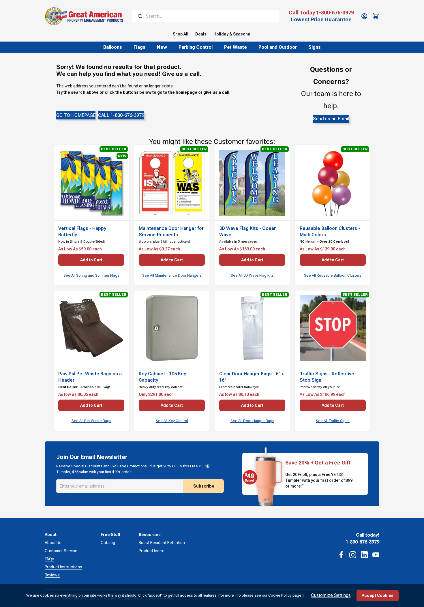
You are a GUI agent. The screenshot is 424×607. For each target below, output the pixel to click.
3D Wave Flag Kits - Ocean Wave (248, 231)
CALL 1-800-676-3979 (121, 115)
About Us (53, 542)
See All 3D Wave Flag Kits (252, 275)
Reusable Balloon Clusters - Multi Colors (330, 231)
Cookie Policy (280, 595)
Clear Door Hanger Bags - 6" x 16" (251, 377)
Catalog (108, 542)
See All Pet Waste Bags (91, 421)
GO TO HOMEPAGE (75, 115)
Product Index (151, 550)
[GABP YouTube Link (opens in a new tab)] (375, 554)
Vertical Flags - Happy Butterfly (82, 231)
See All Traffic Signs (333, 421)
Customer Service (61, 550)
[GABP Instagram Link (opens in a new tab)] (352, 554)
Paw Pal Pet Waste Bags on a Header (90, 377)
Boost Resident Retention (162, 542)
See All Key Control (172, 421)
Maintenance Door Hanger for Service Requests (171, 231)
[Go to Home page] (84, 16)
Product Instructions (63, 567)
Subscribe (203, 486)
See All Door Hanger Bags (252, 421)
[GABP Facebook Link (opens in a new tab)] (341, 554)
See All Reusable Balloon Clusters (332, 275)
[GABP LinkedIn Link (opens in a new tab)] (364, 554)
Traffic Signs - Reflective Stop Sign (327, 377)
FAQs (49, 559)
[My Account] (364, 16)
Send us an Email (331, 118)
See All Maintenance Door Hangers (172, 275)
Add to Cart (91, 260)
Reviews (52, 575)
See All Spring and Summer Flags (91, 275)
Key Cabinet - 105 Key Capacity (162, 377)
